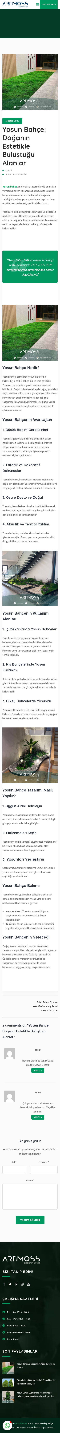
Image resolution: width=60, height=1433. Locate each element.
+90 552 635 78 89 (41, 265)
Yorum (30, 1180)
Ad (14, 1162)
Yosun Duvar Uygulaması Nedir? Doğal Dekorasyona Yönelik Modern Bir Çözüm (35, 1394)
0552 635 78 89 (49, 4)
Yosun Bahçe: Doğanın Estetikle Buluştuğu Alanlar (24, 146)
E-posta (44, 1162)
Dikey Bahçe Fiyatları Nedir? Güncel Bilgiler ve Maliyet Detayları (36, 1382)
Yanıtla (38, 1070)
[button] (7, 1425)
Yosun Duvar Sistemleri (16, 174)
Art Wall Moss (20, 1423)
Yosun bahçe (9, 187)
